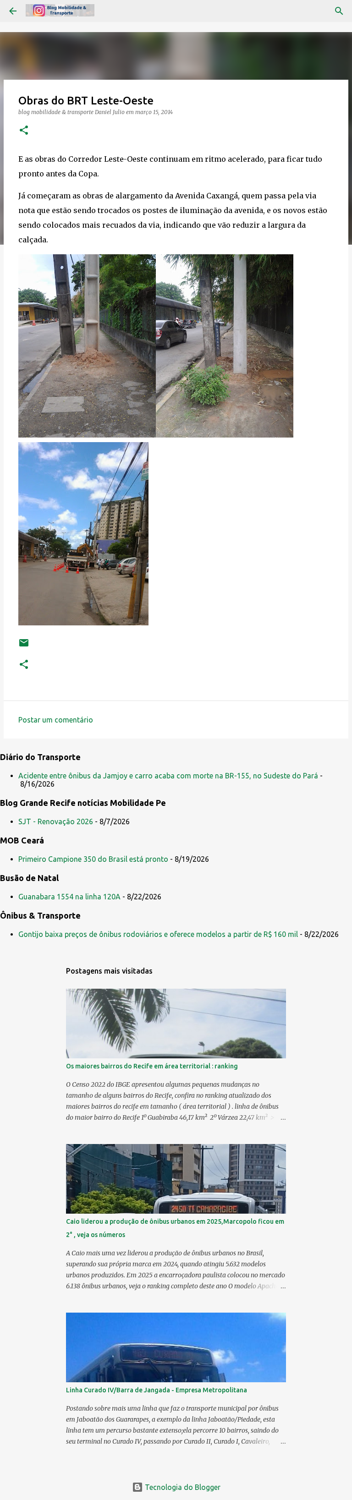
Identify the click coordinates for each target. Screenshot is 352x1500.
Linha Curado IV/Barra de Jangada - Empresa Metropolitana (156, 1390)
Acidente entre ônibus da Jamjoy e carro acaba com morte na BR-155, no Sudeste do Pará (168, 776)
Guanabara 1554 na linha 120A (69, 896)
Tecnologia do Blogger (181, 1487)
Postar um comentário (55, 720)
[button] (23, 131)
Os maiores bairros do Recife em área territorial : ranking (152, 1066)
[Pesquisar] (339, 11)
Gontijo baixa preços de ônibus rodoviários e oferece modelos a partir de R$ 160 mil (158, 934)
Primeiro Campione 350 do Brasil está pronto (93, 859)
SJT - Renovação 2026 (55, 821)
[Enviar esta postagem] (23, 646)
